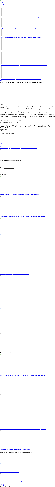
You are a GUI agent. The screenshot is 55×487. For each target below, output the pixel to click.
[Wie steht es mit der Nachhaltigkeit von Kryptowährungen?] (27, 476)
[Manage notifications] (1, 485)
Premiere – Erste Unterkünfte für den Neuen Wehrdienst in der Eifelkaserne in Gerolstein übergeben (20, 17)
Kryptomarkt (3, 2)
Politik (2, 5)
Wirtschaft (2, 4)
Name (1, 167)
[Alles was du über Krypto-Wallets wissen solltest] (27, 467)
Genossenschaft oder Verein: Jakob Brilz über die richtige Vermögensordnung (15, 350)
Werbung (2, 485)
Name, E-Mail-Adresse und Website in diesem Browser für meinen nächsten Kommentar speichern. (12, 171)
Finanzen (2, 3)
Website (1, 170)
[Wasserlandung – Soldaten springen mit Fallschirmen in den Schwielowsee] (28, 44)
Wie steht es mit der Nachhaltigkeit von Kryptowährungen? (11, 481)
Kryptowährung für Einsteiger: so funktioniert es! (9, 461)
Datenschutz (2, 484)
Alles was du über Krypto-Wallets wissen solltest (9, 472)
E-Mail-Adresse (2, 168)
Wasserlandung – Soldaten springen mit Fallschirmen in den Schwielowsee (15, 51)
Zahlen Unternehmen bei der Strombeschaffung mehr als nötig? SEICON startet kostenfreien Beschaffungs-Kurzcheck (24, 65)
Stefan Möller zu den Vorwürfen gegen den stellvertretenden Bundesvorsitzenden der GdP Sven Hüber (21, 79)
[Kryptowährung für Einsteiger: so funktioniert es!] (27, 457)
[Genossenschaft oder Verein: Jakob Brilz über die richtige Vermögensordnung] (27, 341)
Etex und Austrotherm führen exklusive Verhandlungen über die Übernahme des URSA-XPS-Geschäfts (21, 37)
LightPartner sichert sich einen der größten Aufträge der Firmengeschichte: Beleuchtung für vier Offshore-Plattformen (24, 28)
